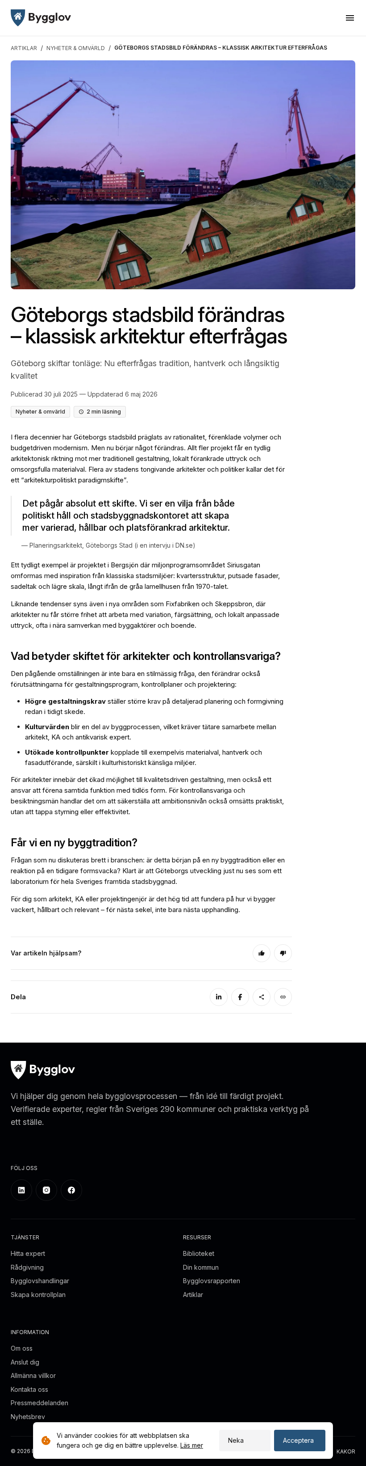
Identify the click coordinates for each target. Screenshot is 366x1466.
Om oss (22, 1348)
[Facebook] (240, 997)
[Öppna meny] (350, 18)
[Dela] (261, 997)
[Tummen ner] (283, 953)
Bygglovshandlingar (40, 1280)
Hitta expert (28, 1253)
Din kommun (201, 1267)
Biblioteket (198, 1253)
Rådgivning (27, 1267)
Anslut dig (25, 1362)
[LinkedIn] (219, 997)
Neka (236, 1440)
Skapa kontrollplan (38, 1294)
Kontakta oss (29, 1389)
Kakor (346, 1451)
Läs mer (191, 1445)
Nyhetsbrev (28, 1416)
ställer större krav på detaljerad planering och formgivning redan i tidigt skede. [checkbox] (154, 706)
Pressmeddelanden (39, 1403)
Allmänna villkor (33, 1375)
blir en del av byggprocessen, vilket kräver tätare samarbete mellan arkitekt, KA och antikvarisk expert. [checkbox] (150, 731)
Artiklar (193, 1294)
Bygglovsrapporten (211, 1280)
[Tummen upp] (261, 953)
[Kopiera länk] (283, 997)
